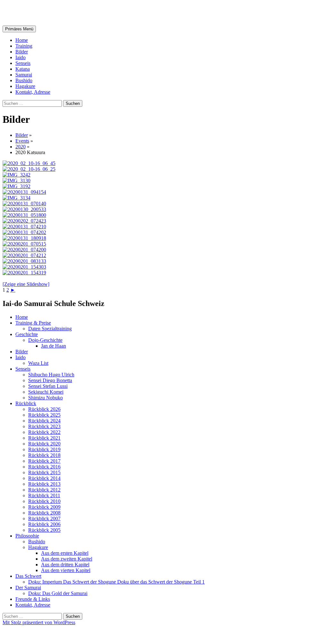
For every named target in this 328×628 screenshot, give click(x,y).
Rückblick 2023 (44, 426)
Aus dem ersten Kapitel (64, 553)
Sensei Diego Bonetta (50, 380)
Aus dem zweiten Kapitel (66, 558)
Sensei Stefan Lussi (48, 386)
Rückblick (25, 403)
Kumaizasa (27, 12)
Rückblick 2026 (44, 409)
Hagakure (25, 86)
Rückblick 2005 (44, 530)
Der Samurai (28, 587)
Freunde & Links (32, 599)
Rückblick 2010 (44, 501)
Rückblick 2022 (44, 432)
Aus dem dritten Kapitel (65, 564)
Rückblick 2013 (44, 484)
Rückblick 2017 (44, 461)
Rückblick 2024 (44, 420)
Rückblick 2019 (44, 449)
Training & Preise (33, 323)
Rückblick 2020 (44, 443)
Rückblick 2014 (44, 478)
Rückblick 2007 (44, 518)
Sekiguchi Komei (45, 392)
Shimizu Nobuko (45, 397)
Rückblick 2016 (44, 466)
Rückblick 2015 (44, 472)
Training (23, 46)
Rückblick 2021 (44, 438)
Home (21, 40)
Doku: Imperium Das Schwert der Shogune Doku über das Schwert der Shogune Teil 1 (116, 582)
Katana (22, 69)
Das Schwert (28, 576)
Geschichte (26, 334)
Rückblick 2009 (44, 507)
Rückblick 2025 (44, 415)
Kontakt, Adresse (32, 92)
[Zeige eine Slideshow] (26, 284)
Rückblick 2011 (44, 495)
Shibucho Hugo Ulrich (51, 374)
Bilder (21, 51)
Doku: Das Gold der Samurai (57, 593)
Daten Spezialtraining (50, 328)
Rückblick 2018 (44, 455)
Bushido (23, 80)
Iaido (20, 57)
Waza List (38, 363)
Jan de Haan (53, 346)
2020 (20, 146)
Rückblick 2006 (44, 524)
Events (22, 141)
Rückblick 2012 (44, 489)
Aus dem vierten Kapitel (65, 570)
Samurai (23, 74)
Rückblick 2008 (44, 512)
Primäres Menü (19, 29)
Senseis (22, 63)
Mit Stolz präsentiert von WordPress (39, 622)
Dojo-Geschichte (45, 340)
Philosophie (27, 535)
